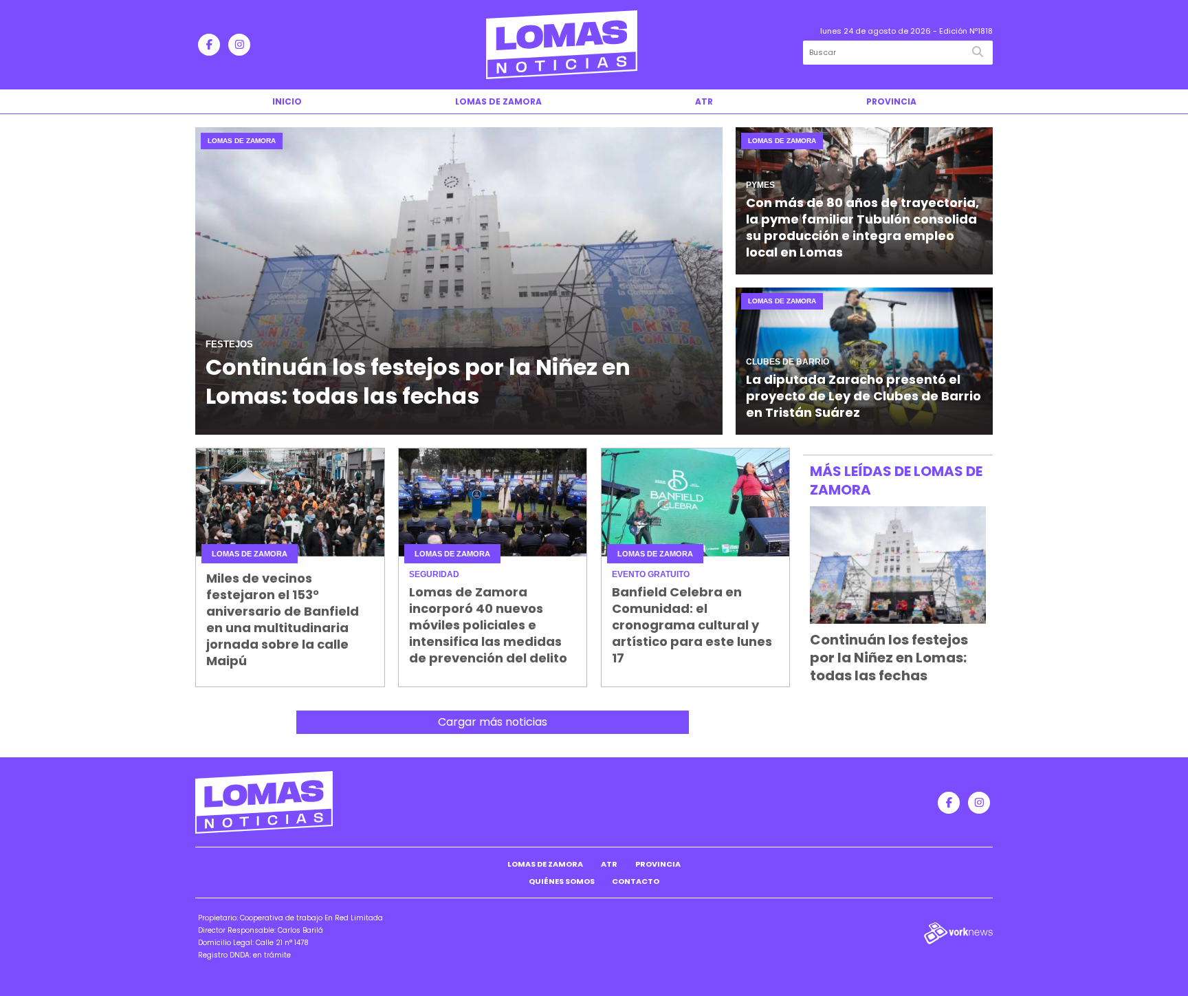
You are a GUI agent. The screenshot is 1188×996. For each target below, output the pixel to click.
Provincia (891, 101)
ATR (704, 101)
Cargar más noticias (492, 722)
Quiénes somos (562, 881)
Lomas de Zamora (498, 101)
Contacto (635, 881)
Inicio (287, 101)
